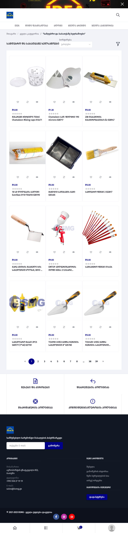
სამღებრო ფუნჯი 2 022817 (98, 192)
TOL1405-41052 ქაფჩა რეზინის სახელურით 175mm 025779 (97, 344)
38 (90, 361)
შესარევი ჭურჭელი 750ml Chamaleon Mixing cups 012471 (27, 118)
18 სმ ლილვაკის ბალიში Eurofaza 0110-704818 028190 (26, 193)
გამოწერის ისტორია (97, 471)
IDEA (17, 25)
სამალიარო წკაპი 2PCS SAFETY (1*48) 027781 (24, 343)
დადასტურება (96, 497)
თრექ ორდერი (94, 480)
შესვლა (90, 466)
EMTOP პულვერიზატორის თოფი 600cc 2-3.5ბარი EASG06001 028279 (62, 268)
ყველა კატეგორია (103, 25)
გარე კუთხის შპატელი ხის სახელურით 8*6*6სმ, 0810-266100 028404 (26, 268)
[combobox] (75, 44)
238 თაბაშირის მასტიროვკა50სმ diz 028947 (99, 118)
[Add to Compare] (27, 102)
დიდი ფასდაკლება (36, 25)
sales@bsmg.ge (14, 489)
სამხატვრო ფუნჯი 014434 (98, 267)
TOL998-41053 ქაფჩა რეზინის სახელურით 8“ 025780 (63, 343)
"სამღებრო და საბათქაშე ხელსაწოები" (64, 34)
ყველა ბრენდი (77, 25)
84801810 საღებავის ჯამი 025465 (61, 193)
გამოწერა (54, 445)
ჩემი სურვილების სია (97, 476)
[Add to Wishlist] (17, 102)
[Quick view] (37, 102)
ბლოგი (58, 25)
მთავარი (11, 34)
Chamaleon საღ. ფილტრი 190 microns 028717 (63, 118)
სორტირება (65, 39)
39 (96, 361)
